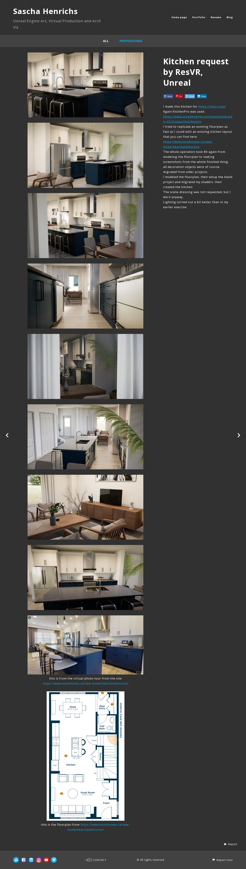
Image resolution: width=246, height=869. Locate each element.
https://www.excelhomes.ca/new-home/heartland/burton (85, 683)
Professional (131, 41)
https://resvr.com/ (212, 106)
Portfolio (198, 17)
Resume (216, 17)
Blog (230, 17)
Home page (179, 17)
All (106, 41)
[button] (230, 844)
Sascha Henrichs (45, 11)
